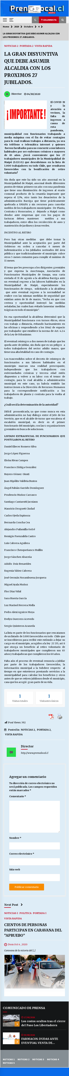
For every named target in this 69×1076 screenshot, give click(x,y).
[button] (35, 19)
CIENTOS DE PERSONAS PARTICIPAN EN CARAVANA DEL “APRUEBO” (33, 930)
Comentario (17, 796)
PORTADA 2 (26, 45)
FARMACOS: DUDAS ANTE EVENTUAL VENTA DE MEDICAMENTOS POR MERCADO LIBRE (39, 1041)
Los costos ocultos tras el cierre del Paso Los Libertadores (43, 1023)
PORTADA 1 (39, 913)
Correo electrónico (21, 853)
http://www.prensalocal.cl (34, 752)
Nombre (15, 837)
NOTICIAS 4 (53, 1059)
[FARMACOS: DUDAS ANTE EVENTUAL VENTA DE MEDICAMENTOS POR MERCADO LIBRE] (11, 1038)
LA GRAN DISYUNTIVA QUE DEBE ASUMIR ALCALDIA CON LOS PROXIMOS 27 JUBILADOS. (31, 68)
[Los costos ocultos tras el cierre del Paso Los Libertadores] (11, 1021)
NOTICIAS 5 (9, 1062)
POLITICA (25, 913)
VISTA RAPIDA (43, 45)
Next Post (11, 904)
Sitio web (14, 869)
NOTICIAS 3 (38, 1059)
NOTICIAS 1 (11, 913)
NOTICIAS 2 (11, 45)
